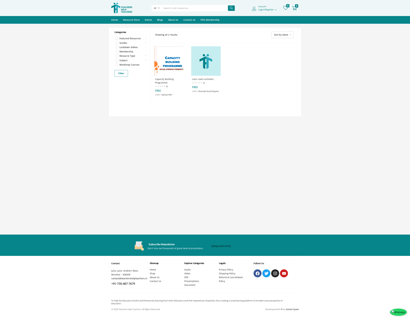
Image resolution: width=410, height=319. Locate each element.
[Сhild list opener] (146, 37)
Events (148, 19)
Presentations (191, 281)
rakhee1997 (166, 94)
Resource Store (131, 19)
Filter (121, 73)
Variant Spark (292, 309)
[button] (156, 8)
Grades (123, 42)
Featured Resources (130, 38)
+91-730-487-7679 (123, 284)
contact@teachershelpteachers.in (129, 278)
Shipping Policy (227, 273)
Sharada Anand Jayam (208, 91)
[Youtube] (284, 273)
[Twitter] (266, 273)
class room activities (203, 79)
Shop (152, 273)
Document (189, 284)
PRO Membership (210, 19)
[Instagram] (275, 273)
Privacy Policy (226, 269)
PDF (186, 277)
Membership (126, 51)
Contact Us (189, 19)
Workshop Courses (129, 64)
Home (114, 19)
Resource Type (127, 55)
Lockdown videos (128, 47)
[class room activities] (206, 60)
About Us (173, 19)
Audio (187, 269)
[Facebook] (258, 273)
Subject (123, 60)
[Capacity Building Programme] (169, 60)
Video (187, 273)
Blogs (160, 19)
